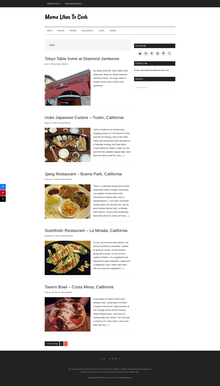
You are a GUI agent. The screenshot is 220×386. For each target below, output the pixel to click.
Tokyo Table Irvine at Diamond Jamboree (82, 58)
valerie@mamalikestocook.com (154, 70)
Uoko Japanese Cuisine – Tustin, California (84, 117)
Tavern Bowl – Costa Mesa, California (79, 287)
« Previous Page (52, 344)
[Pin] (3, 193)
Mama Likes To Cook (66, 17)
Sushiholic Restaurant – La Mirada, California (86, 230)
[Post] (3, 199)
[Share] (3, 187)
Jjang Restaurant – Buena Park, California (83, 174)
